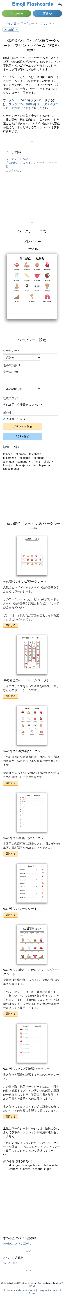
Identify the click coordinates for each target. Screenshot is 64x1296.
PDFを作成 (22, 436)
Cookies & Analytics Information (20, 1290)
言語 (45, 13)
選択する (11, 625)
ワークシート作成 (17, 159)
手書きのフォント (31, 404)
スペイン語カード (13, 1263)
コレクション (14, 170)
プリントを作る (22, 426)
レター (24, 419)
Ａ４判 (9, 419)
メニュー (15, 13)
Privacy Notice (44, 1290)
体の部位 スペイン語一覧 (17, 1243)
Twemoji (42, 1283)
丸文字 (9, 404)
